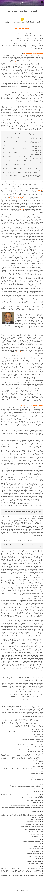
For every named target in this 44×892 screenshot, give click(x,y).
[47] (36, 615)
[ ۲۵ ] (41, 805)
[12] (24, 217)
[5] (32, 75)
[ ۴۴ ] (41, 859)
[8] (9, 112)
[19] (30, 384)
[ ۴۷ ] (41, 866)
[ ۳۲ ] (41, 829)
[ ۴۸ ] (41, 868)
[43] (28, 528)
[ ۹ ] (42, 742)
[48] (27, 636)
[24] (27, 430)
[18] (4, 367)
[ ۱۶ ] (42, 766)
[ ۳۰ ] (41, 824)
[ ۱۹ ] (42, 789)
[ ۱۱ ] (42, 746)
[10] (6, 149)
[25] (7, 447)
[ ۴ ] (42, 729)
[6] (13, 92)
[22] (24, 400)
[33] (2, 492)
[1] (17, 28)
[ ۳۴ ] (41, 834)
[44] (23, 559)
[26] (2, 457)
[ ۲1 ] (41, 795)
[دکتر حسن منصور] (22, 4)
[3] (21, 56)
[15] (10, 335)
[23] (15, 409)
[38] (32, 513)
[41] (2, 526)
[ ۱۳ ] (42, 751)
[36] (16, 499)
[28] (23, 489)
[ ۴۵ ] (41, 861)
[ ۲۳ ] (41, 800)
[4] (13, 61)
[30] (18, 490)
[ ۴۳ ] (41, 856)
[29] (29, 490)
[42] (37, 528)
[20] (31, 387)
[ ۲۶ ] (41, 807)
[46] (22, 602)
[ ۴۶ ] (41, 863)
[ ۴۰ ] (41, 849)
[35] (25, 499)
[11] (24, 177)
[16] (13, 352)
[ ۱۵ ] (42, 764)
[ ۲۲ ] (41, 798)
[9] (30, 115)
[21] (10, 399)
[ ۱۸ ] (41, 785)
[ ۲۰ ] (41, 791)
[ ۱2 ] (42, 749)
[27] (38, 480)
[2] (22, 53)
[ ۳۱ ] (42, 827)
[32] (38, 492)
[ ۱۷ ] (42, 769)
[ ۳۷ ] (41, 841)
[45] (27, 602)
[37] (19, 503)
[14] (42, 304)
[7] (39, 94)
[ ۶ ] (42, 734)
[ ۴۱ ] (42, 851)
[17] (13, 356)
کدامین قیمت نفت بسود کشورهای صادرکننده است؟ (22, 23)
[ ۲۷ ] (41, 811)
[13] (12, 263)
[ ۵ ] (42, 732)
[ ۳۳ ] (41, 832)
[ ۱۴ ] (42, 754)
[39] (15, 522)
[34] (34, 499)
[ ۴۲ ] (41, 854)
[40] (11, 525)
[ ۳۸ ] (41, 844)
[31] (7, 490)
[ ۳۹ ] (41, 846)
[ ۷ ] (42, 737)
